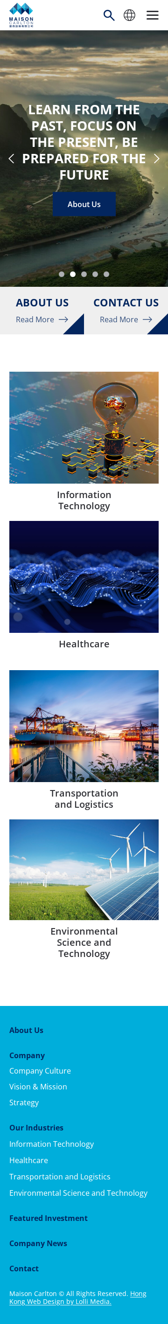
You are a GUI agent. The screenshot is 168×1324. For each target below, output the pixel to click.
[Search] (109, 15)
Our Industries (36, 1128)
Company (27, 1055)
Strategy (24, 1102)
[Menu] (153, 15)
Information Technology (51, 1144)
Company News (38, 1243)
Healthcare (28, 1160)
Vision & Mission (38, 1086)
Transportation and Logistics (60, 1176)
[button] (61, 274)
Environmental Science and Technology (78, 1193)
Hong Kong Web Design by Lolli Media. (78, 1297)
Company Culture (40, 1071)
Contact (24, 1268)
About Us (84, 204)
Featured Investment (48, 1218)
